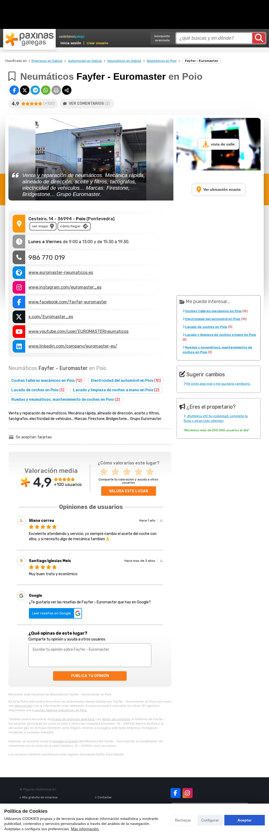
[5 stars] (151, 472)
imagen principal (65, 741)
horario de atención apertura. (73, 719)
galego (79, 36)
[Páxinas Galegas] (29, 39)
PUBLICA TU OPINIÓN (90, 676)
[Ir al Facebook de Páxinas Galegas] (175, 793)
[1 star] (105, 472)
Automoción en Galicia (85, 61)
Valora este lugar (128, 491)
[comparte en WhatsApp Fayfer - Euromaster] (45, 90)
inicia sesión (70, 43)
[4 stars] (140, 472)
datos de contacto (116, 719)
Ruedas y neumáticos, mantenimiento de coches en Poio (65, 399)
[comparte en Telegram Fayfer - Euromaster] (35, 90)
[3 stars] (128, 472)
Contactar (104, 797)
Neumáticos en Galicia (124, 61)
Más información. (85, 829)
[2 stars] (117, 472)
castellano (66, 36)
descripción (24, 706)
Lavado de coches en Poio (37, 390)
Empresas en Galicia (47, 61)
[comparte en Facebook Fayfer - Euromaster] (14, 90)
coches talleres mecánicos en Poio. (60, 710)
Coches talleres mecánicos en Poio (46, 380)
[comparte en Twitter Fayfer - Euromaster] (24, 90)
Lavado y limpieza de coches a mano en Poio (116, 390)
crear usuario (97, 43)
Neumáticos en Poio (162, 61)
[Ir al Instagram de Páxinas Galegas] (188, 793)
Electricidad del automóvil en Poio (126, 380)
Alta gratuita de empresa (40, 797)
